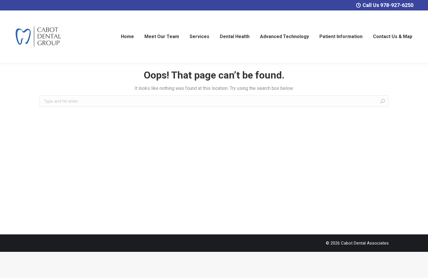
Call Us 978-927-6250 (387, 5)
